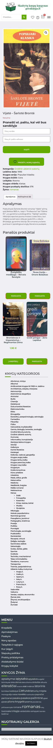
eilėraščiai (9, 686)
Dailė (18, 495)
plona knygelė (16, 701)
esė (25, 686)
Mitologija (15, 511)
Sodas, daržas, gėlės (19, 549)
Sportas (14, 551)
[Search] (24, 17)
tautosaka (6, 711)
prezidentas (36, 702)
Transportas (16, 564)
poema (28, 702)
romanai (17, 707)
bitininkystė (5, 682)
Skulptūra (20, 508)
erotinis (20, 686)
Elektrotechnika (17, 409)
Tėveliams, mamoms (19, 561)
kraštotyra (13, 691)
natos (14, 694)
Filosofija (14, 422)
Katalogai (15, 452)
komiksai (5, 691)
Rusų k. (19, 587)
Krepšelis (6, 627)
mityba (42, 691)
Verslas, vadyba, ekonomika (22, 594)
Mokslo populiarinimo (20, 513)
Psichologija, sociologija (21, 531)
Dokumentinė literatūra (21, 406)
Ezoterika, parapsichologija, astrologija (27, 417)
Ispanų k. (20, 577)
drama (29, 682)
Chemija (14, 401)
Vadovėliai (15, 589)
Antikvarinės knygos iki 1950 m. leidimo (27, 386)
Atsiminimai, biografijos (21, 394)
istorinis (40, 686)
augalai (41, 679)
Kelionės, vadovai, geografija (23, 455)
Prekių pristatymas (12, 657)
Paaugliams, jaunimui (20, 518)
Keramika (20, 500)
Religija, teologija (18, 541)
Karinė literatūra (17, 450)
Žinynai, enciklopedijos (20, 600)
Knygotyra (15, 467)
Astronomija (16, 391)
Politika (14, 526)
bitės (13, 682)
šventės (42, 711)
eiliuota (44, 682)
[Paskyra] (38, 17)
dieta (24, 682)
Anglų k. (19, 572)
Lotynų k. (20, 582)
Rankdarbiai (16, 536)
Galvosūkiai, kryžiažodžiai (21, 427)
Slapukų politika (10, 653)
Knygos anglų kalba (19, 457)
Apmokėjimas (9, 632)
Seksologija (15, 546)
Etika (13, 412)
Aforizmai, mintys (18, 381)
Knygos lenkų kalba (19, 460)
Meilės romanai (17, 488)
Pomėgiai (15, 528)
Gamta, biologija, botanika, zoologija (26, 429)
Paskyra (6, 636)
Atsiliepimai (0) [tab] (24, 197)
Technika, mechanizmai (21, 556)
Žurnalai (14, 605)
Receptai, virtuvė (18, 539)
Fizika (13, 424)
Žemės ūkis (15, 597)
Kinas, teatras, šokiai (24, 503)
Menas (13, 493)
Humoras (15, 437)
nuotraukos (30, 694)
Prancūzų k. (21, 584)
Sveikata (14, 554)
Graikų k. (20, 574)
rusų (42, 707)
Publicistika (15, 533)
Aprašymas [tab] (10, 197)
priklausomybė (7, 707)
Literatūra (15, 475)
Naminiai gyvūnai (18, 516)
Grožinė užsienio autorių (27, 169)
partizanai (6, 698)
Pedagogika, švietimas (20, 521)
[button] (49, 17)
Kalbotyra (15, 447)
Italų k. (19, 579)
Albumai (14, 384)
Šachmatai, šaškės (18, 544)
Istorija (14, 445)
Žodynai (14, 602)
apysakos (33, 679)
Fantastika (15, 419)
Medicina (14, 483)
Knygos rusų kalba (18, 465)
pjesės (4, 702)
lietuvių (34, 690)
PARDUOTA (16, 296)
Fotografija (21, 498)
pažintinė (37, 698)
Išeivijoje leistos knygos (21, 442)
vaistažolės (25, 711)
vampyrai (34, 711)
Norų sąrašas (8, 640)
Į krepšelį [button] (13, 361)
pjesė (45, 698)
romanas (14, 189)
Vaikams (14, 592)
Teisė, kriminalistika (19, 559)
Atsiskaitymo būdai (12, 661)
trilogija (16, 711)
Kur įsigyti (7, 649)
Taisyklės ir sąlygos (12, 644)
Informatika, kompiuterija (22, 439)
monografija (6, 694)
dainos (18, 682)
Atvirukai (14, 396)
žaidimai (4, 714)
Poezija (14, 523)
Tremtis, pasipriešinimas (21, 567)
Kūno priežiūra (17, 473)
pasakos (26, 698)
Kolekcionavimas (18, 470)
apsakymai (8, 678)
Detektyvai (15, 404)
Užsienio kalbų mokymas (21, 569)
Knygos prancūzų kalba (21, 462)
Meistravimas (16, 490)
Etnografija (15, 414)
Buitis (13, 399)
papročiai (39, 694)
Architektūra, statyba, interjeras (24, 389)
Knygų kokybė (9, 666)
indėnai (30, 686)
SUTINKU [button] (31, 743)
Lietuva (24, 690)
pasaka (16, 698)
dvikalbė (36, 682)
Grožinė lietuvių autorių (20, 432)
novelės (22, 694)
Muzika (19, 506)
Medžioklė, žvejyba (19, 485)
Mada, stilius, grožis (19, 478)
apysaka (22, 678)
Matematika (16, 480)
